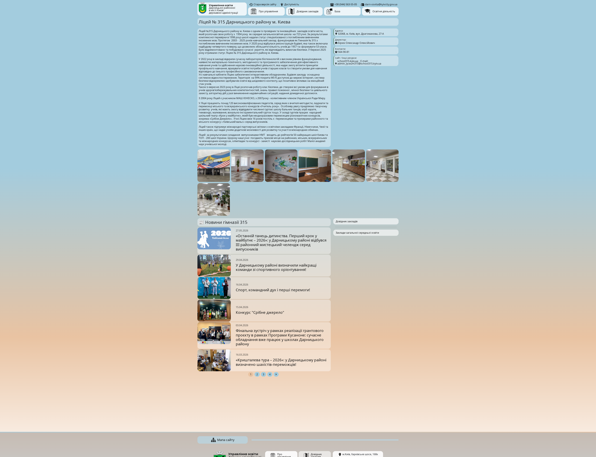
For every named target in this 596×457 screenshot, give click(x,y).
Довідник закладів (346, 221)
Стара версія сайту (264, 4)
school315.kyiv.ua (347, 61)
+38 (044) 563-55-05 (345, 4)
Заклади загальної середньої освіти (357, 232)
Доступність (291, 4)
